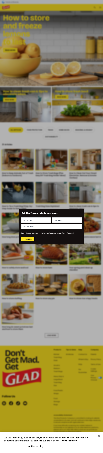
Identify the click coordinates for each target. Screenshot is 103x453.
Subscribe (27, 239)
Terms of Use (48, 233)
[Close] (99, 436)
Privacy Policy (61, 233)
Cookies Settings (36, 446)
